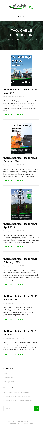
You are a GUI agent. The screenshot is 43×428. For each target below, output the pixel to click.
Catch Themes (27, 424)
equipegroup (10, 96)
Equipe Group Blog (29, 419)
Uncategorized (9, 381)
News (6, 373)
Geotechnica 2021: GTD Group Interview (18, 401)
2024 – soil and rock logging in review (16, 392)
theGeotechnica (9, 377)
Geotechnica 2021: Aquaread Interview (17, 397)
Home (8, 40)
